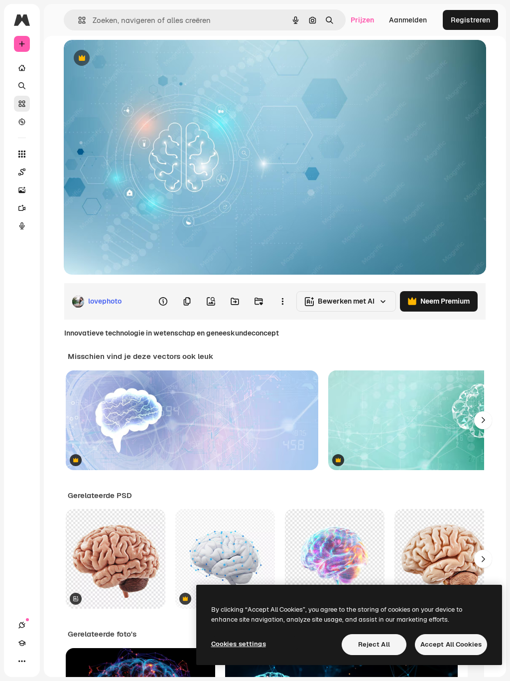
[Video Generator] (22, 208)
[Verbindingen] (22, 625)
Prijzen (362, 19)
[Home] (22, 68)
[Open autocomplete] (78, 20)
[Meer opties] (282, 302)
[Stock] (22, 104)
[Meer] (22, 661)
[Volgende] (483, 420)
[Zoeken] (22, 86)
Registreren (470, 19)
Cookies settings (238, 644)
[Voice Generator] (22, 226)
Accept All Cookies (451, 644)
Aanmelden (408, 19)
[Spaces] (22, 172)
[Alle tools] (22, 154)
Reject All (374, 644)
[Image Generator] (22, 190)
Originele (129, 58)
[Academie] (22, 643)
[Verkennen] (22, 122)
